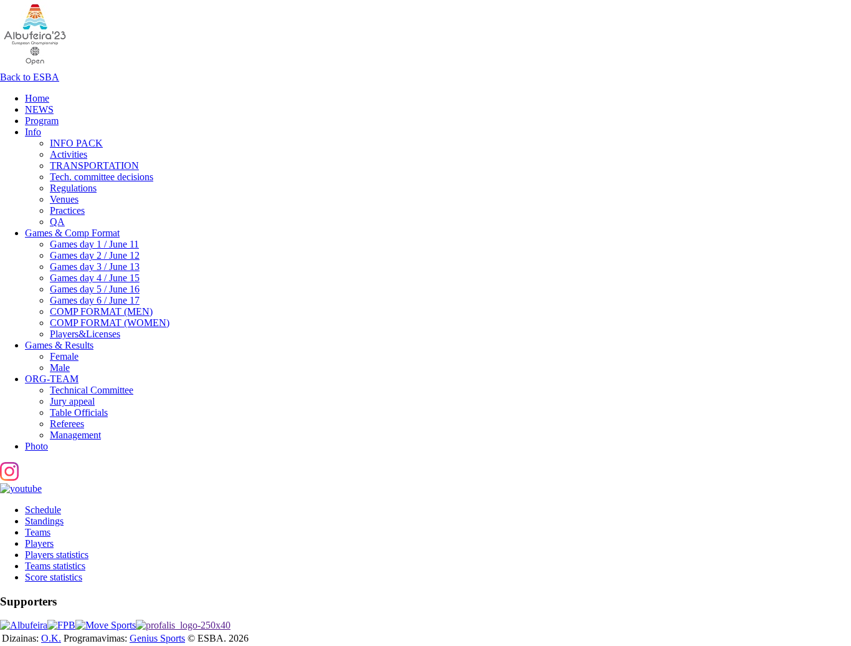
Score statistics (53, 577)
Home (37, 98)
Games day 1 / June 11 (94, 244)
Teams (37, 532)
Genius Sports (157, 638)
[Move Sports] (105, 625)
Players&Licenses (85, 334)
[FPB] (61, 625)
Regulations (73, 188)
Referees (67, 423)
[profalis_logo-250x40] (183, 625)
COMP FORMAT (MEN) (101, 311)
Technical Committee (91, 390)
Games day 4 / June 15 (95, 277)
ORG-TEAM (51, 379)
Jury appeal (72, 401)
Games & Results (59, 345)
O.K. (51, 638)
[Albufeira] (23, 625)
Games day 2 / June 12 (95, 255)
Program (42, 120)
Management (75, 435)
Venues (64, 199)
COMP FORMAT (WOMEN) (109, 322)
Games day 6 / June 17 (95, 300)
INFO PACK (76, 143)
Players (39, 543)
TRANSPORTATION (94, 165)
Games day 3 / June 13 (95, 266)
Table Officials (79, 412)
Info (33, 132)
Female (64, 356)
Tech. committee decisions (101, 176)
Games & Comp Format (72, 233)
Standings (44, 521)
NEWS (39, 109)
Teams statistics (55, 566)
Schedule (43, 509)
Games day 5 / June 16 (95, 289)
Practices (67, 210)
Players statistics (56, 554)
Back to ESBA (29, 77)
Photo (36, 446)
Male (60, 367)
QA (57, 221)
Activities (68, 154)
